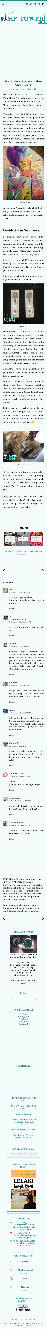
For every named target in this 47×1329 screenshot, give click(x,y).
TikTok (23, 1014)
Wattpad (23, 1024)
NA (11, 589)
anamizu (13, 682)
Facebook (23, 1019)
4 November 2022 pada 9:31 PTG (20, 713)
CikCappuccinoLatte (24, 1240)
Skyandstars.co (23, 1326)
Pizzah (12, 643)
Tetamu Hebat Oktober (23, 1129)
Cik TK (25, 1278)
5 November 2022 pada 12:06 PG (20, 746)
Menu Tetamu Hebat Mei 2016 (23, 1107)
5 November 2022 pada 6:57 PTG (20, 776)
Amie (12, 710)
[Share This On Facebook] (19, 557)
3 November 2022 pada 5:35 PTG (20, 646)
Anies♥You (24, 1232)
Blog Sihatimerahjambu (24, 1223)
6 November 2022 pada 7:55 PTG (20, 801)
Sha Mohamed (16, 822)
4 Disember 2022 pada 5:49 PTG (20, 825)
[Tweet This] (23, 557)
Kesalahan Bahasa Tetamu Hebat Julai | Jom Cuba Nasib (23, 1122)
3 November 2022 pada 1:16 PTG (20, 622)
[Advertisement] (23, 52)
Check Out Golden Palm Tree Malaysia (24, 1228)
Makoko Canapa (23, 1114)
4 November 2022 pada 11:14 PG (19, 685)
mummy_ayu (19, 619)
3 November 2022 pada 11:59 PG (19, 592)
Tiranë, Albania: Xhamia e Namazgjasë (24, 1236)
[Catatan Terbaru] (4, 570)
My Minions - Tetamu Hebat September (23, 1136)
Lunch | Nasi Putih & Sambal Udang (24, 1244)
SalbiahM (14, 743)
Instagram (23, 1016)
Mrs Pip (25, 1287)
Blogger (32, 1320)
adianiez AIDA (16, 773)
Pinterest (23, 1021)
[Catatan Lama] (43, 570)
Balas (11, 609)
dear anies (14, 798)
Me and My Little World (16, 551)
